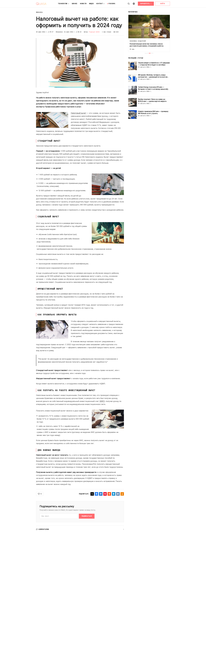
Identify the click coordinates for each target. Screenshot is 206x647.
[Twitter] (92, 494)
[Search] (129, 4)
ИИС (102, 401)
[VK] (118, 494)
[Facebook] (96, 494)
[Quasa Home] (41, 3)
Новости (83, 4)
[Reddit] (109, 494)
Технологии (62, 4)
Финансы (39, 12)
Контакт (99, 4)
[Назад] (130, 26)
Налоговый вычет (78, 113)
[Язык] (134, 4)
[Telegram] (113, 494)
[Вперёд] (168, 26)
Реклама (112, 4)
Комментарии (44, 529)
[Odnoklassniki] (122, 494)
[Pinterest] (105, 494)
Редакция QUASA (94, 32)
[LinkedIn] (100, 494)
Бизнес (74, 4)
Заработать (144, 4)
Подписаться (87, 516)
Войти (162, 4)
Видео (91, 4)
